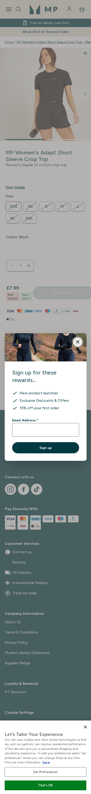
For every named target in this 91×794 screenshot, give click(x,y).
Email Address (25, 420)
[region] (45, 757)
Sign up (45, 448)
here (46, 762)
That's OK (45, 785)
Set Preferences (45, 772)
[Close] (85, 727)
